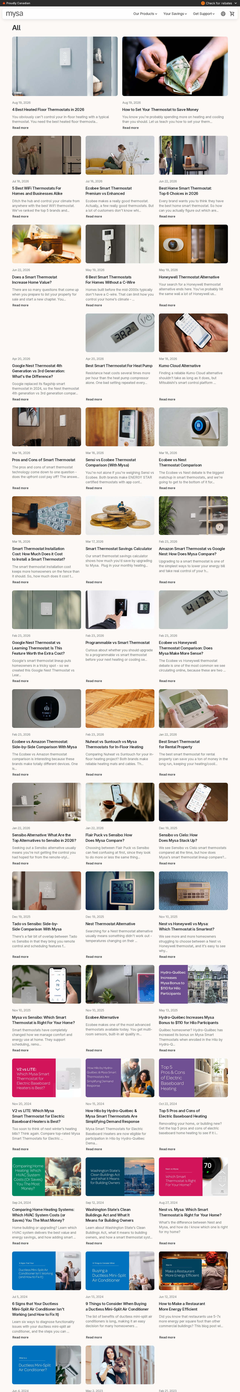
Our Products (145, 13)
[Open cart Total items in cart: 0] (232, 14)
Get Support (204, 13)
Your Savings (175, 13)
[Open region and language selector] (223, 14)
